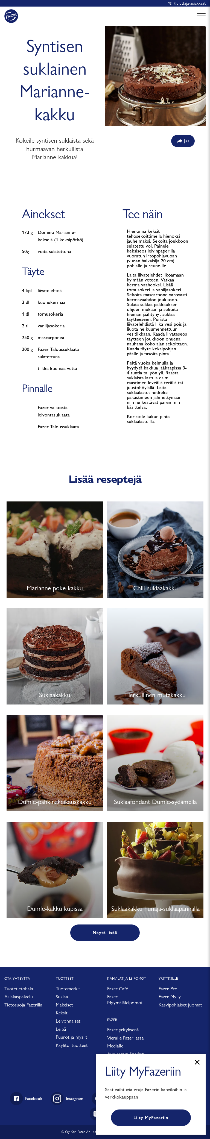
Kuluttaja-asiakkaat (190, 3)
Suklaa (62, 996)
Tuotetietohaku (19, 988)
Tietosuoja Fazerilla (23, 1005)
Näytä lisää (105, 932)
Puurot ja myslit (71, 1037)
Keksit (62, 1012)
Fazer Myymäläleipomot (125, 999)
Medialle (115, 1046)
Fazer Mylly (170, 996)
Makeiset (64, 1005)
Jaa (187, 140)
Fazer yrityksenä (123, 1029)
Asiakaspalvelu (18, 996)
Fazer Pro (168, 988)
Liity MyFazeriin (150, 1117)
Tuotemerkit (68, 988)
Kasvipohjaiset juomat (180, 1005)
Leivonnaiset (68, 1021)
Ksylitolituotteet (72, 1045)
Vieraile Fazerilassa (125, 1038)
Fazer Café (117, 988)
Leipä (61, 1029)
